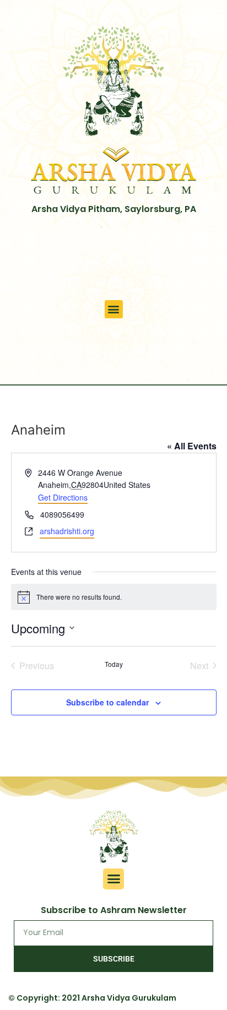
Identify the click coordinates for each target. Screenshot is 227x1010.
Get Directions (63, 497)
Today (114, 664)
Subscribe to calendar (107, 702)
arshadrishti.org (67, 530)
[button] (114, 309)
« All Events (192, 445)
